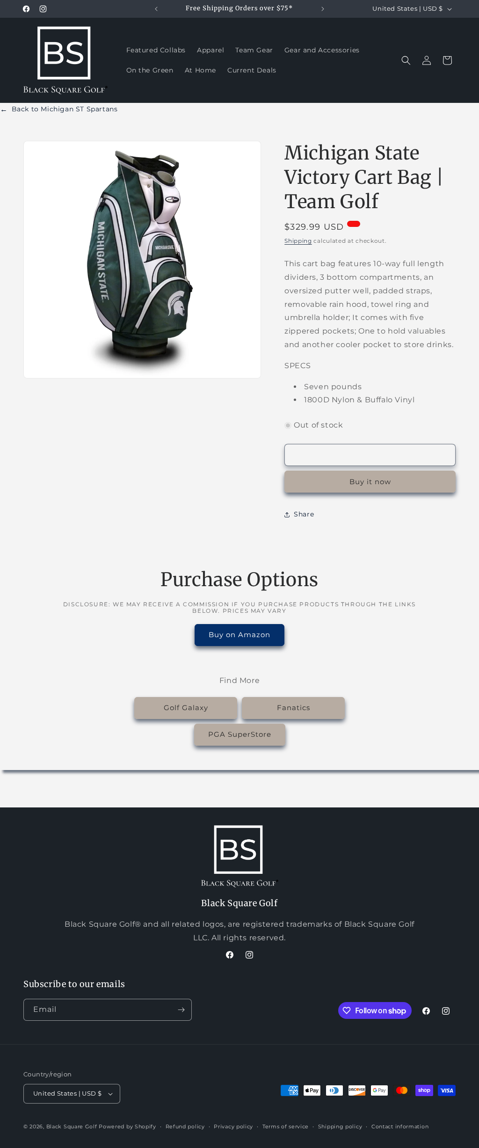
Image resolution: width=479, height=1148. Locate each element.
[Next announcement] (322, 9)
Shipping (298, 240)
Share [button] (304, 514)
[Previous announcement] (156, 9)
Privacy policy (233, 1126)
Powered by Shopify (127, 1126)
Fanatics (293, 707)
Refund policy (185, 1126)
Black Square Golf (71, 1126)
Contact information (399, 1126)
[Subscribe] (181, 1010)
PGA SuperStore (239, 734)
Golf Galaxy (186, 707)
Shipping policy (340, 1126)
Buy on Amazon (239, 634)
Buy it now (370, 481)
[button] (406, 60)
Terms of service (285, 1126)
